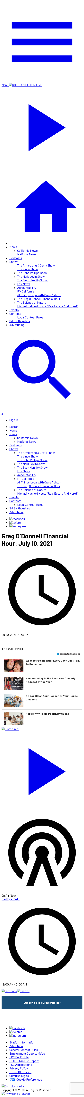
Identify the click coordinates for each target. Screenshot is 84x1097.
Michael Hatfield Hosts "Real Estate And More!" (47, 306)
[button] (42, 665)
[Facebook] (17, 519)
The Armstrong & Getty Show (36, 265)
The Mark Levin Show (31, 276)
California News (27, 250)
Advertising (16, 324)
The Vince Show (27, 269)
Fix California (25, 291)
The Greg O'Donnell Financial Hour (38, 299)
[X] (15, 522)
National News (27, 254)
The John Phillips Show (32, 273)
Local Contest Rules (30, 317)
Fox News (23, 284)
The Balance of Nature (31, 302)
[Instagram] (17, 526)
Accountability (26, 287)
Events (14, 310)
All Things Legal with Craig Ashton (39, 295)
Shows (13, 261)
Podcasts (15, 258)
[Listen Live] (42, 769)
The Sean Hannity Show (32, 280)
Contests (15, 313)
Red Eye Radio (11, 899)
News (13, 247)
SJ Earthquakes (19, 321)
